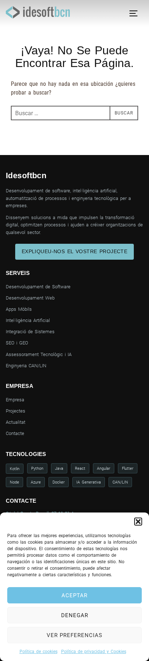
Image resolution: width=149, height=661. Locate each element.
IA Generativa (88, 482)
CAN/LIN (120, 482)
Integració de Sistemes (30, 331)
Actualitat (15, 422)
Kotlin (15, 468)
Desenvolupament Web (30, 298)
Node (14, 482)
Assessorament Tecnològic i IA (39, 354)
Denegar (74, 615)
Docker (58, 482)
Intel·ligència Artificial (28, 320)
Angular (103, 468)
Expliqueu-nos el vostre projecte (75, 251)
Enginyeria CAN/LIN (26, 365)
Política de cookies (39, 651)
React (80, 468)
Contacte (15, 433)
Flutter (127, 468)
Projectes (15, 411)
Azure (36, 482)
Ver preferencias (74, 635)
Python (37, 468)
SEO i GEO (17, 343)
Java (59, 468)
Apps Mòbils (19, 309)
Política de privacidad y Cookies (93, 651)
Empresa (15, 399)
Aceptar (74, 595)
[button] (138, 521)
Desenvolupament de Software (38, 286)
